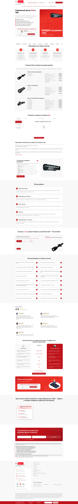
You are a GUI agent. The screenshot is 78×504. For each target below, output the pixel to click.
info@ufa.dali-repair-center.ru (24, 417)
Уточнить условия (20, 176)
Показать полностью (18, 154)
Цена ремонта (35, 6)
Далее (19, 248)
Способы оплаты (36, 475)
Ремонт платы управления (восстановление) (49, 78)
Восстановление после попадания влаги (50, 77)
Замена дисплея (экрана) (49, 90)
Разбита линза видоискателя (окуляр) (49, 107)
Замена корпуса (47, 106)
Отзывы (46, 6)
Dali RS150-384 (30, 74)
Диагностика (47, 73)
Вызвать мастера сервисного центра (39, 373)
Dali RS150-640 (30, 73)
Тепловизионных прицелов (57, 484)
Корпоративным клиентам (52, 6)
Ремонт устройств (29, 6)
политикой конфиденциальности (34, 388)
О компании (24, 6)
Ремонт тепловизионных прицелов (36, 98)
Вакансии (39, 6)
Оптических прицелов (36, 484)
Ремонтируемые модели (37, 470)
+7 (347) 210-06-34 (42, 2)
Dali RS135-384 (30, 75)
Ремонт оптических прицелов (34, 72)
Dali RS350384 (30, 106)
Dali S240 (29, 90)
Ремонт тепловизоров (33, 85)
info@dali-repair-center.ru (21, 473)
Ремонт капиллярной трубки (49, 74)
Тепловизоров (45, 484)
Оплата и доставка (36, 464)
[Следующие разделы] (62, 44)
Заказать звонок (59, 2)
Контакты (43, 6)
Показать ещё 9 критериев (39, 370)
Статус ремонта (52, 2)
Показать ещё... (47, 94)
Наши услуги (35, 471)
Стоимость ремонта (36, 462)
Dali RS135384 (30, 107)
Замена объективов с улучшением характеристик (50, 80)
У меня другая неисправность (39, 137)
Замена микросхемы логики (49, 75)
